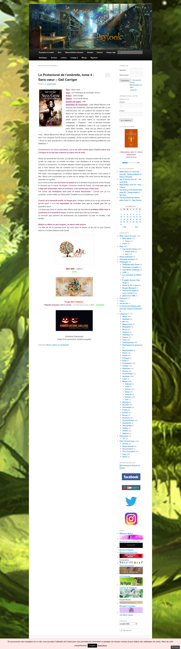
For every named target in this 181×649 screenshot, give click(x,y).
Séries (124, 456)
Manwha (125, 402)
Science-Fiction (128, 420)
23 (140, 219)
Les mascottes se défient (131, 275)
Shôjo (127, 392)
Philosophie (127, 407)
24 (121, 222)
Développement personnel (132, 345)
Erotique (125, 358)
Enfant (124, 355)
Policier (125, 412)
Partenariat (124, 436)
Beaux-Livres (127, 324)
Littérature (123, 314)
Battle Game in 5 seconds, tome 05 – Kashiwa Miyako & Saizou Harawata (130, 174)
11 (124, 217)
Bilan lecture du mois (128, 236)
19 (127, 219)
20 (130, 219)
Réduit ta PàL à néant (130, 285)
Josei (127, 386)
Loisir (124, 379)
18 (124, 219)
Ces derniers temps (129, 249)
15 (137, 217)
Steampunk (126, 423)
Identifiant (123, 70)
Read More (102, 645)
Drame (124, 353)
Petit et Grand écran (127, 441)
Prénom (122, 102)
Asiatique (126, 319)
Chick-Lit (125, 332)
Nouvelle (125, 404)
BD (123, 321)
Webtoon (125, 433)
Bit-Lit (49, 345)
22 (137, 219)
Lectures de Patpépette (128, 588)
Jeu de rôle (124, 303)
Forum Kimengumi (127, 565)
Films (124, 454)
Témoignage (127, 425)
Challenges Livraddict (130, 267)
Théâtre (125, 428)
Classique (126, 334)
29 (137, 222)
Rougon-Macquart (129, 288)
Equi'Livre (133, 552)
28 (134, 222)
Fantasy (125, 366)
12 (127, 217)
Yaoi (126, 399)
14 (134, 217)
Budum (130, 533)
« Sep (124, 227)
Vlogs (127, 241)
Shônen (128, 397)
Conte (124, 340)
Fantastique (126, 363)
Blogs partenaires (126, 256)
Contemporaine (128, 342)
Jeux (127, 254)
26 (127, 222)
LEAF (124, 272)
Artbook (128, 384)
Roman (125, 415)
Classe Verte (129, 251)
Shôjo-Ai (128, 394)
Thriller (125, 430)
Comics (125, 337)
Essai (124, 360)
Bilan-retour (126, 238)
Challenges (124, 262)
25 (124, 222)
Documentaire (127, 350)
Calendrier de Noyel (127, 259)
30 (140, 222)
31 (121, 224)
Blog (121, 246)
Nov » (137, 227)
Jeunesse (126, 376)
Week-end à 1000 (128, 295)
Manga (124, 381)
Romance (126, 418)
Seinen (127, 389)
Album (124, 316)
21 (134, 219)
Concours (123, 298)
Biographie (126, 327)
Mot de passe (124, 75)
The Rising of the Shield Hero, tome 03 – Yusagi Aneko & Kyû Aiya (131, 192)
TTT (123, 438)
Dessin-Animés (128, 446)
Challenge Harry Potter (131, 264)
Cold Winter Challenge (131, 270)
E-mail (122, 111)
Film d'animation (128, 451)
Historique (126, 368)
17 (121, 219)
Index (122, 301)
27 (130, 222)
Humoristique (127, 373)
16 (140, 217)
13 (130, 217)
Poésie (125, 410)
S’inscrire (133, 90)
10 (121, 217)
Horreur (125, 371)
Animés (125, 443)
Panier (124, 243)
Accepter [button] (92, 646)
